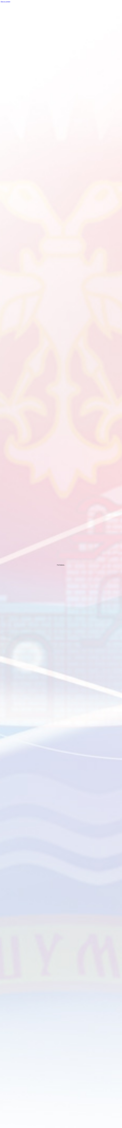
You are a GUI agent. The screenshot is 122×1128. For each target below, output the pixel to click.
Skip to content (5, 2)
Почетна (3, 979)
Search (3, 497)
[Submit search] (21, 497)
